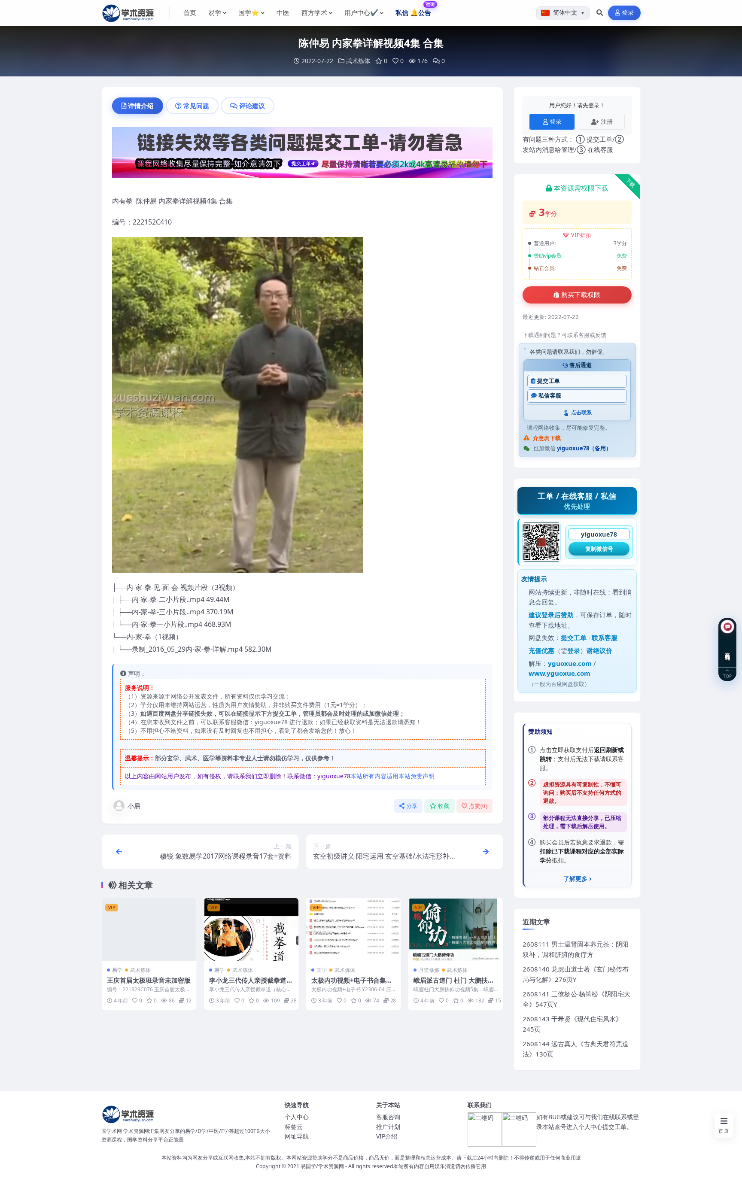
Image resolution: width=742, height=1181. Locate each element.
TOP (727, 676)
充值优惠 (541, 650)
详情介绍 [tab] (141, 105)
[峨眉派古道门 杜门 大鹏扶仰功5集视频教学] (455, 929)
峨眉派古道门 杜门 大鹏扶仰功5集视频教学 (454, 984)
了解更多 (575, 879)
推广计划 (388, 1127)
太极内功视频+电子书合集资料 (351, 984)
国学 (321, 970)
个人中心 (297, 1117)
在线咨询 (727, 650)
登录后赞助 (557, 614)
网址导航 (297, 1136)
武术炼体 (358, 61)
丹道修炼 (429, 970)
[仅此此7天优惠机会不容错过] (302, 155)
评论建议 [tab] (252, 105)
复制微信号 (599, 549)
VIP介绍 (386, 1136)
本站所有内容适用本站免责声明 (392, 776)
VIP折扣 (581, 235)
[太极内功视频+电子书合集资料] (353, 929)
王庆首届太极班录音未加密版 (149, 980)
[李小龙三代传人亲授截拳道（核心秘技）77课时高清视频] (251, 929)
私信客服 (549, 395)
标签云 (294, 1127)
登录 (628, 12)
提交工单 (548, 381)
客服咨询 (388, 1117)
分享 (412, 806)
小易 (134, 806)
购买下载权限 (581, 294)
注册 (607, 121)
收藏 (444, 806)
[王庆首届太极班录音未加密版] (149, 929)
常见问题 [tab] (196, 105)
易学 (117, 970)
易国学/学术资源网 (322, 1166)
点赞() (478, 806)
